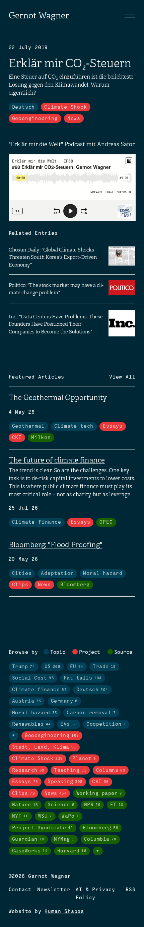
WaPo (70, 816)
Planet (84, 758)
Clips (20, 585)
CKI (17, 437)
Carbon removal (91, 713)
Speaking (65, 782)
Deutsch (23, 107)
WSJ (45, 816)
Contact (20, 890)
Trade (104, 666)
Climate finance (36, 522)
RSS (130, 890)
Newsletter (53, 890)
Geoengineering (35, 118)
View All (122, 377)
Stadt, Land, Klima (44, 747)
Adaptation (57, 573)
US (53, 666)
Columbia (100, 839)
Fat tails (83, 678)
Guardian (28, 839)
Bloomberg (75, 585)
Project (89, 652)
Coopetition (106, 724)
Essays (113, 426)
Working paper (99, 793)
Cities (22, 573)
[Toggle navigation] (130, 15)
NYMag (64, 839)
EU (76, 666)
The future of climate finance (57, 460)
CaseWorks (30, 851)
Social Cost (33, 678)
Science (61, 805)
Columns (111, 770)
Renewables (31, 724)
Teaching (70, 770)
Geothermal (28, 426)
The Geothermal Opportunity (58, 397)
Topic (57, 652)
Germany (64, 701)
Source (123, 652)
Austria (27, 701)
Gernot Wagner (39, 15)
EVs (68, 724)
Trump (23, 666)
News (73, 118)
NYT (20, 816)
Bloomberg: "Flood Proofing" (55, 544)
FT (117, 805)
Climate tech (74, 426)
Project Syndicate (42, 828)
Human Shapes (64, 911)
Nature (25, 805)
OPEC (106, 522)
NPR (92, 805)
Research (28, 770)
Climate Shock (65, 107)
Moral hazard (103, 573)
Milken (41, 437)
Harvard (72, 851)
